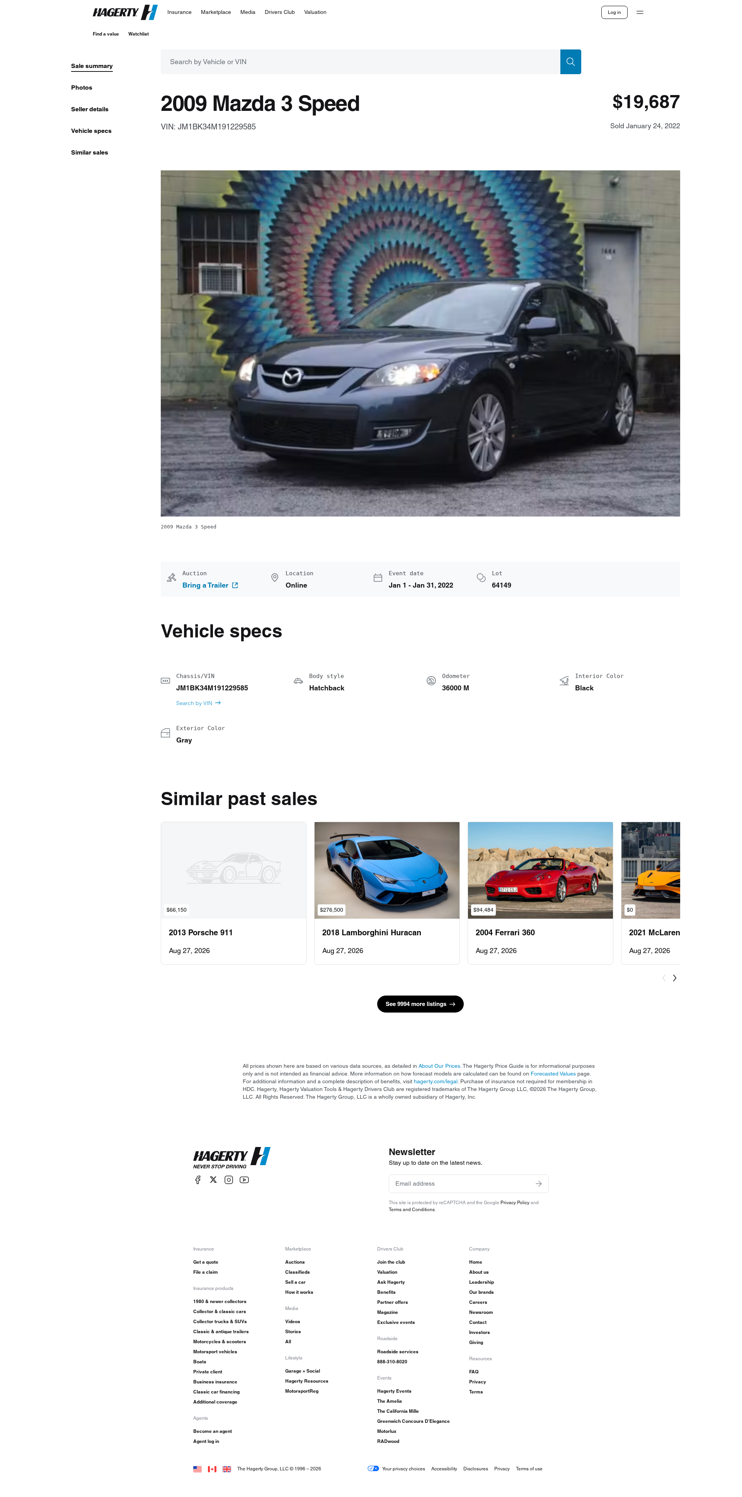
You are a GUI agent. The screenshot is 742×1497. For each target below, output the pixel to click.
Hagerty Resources (306, 1380)
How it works (299, 1292)
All (288, 1341)
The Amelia (389, 1401)
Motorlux (387, 1431)
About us (479, 1271)
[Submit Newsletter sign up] (539, 1184)
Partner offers (392, 1302)
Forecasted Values (553, 1073)
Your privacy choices (403, 1468)
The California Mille (398, 1411)
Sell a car (295, 1282)
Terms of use (529, 1468)
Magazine (387, 1312)
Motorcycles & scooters (219, 1341)
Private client (207, 1371)
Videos (292, 1321)
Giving (476, 1342)
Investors (479, 1332)
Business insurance (215, 1381)
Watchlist (138, 33)
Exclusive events (396, 1322)
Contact (478, 1322)
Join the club (391, 1261)
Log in (614, 12)
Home (475, 1261)
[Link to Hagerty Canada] (212, 1468)
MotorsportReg (301, 1390)
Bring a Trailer (205, 585)
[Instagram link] (229, 1180)
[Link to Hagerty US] (197, 1468)
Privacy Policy (514, 1202)
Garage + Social (302, 1370)
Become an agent (212, 1431)
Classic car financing (216, 1391)
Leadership (481, 1282)
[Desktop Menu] (640, 12)
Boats (199, 1361)
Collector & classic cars (219, 1311)
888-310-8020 (392, 1361)
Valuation (387, 1271)
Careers (478, 1302)
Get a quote (205, 1261)
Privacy (477, 1381)
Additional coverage (215, 1401)
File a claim (205, 1271)
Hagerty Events (394, 1390)
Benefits (386, 1292)
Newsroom (481, 1312)
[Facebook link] (198, 1180)
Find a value (106, 33)
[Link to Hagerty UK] (227, 1468)
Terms (476, 1391)
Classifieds (297, 1271)
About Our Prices (439, 1066)
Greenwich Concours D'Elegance (413, 1421)
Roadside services (398, 1351)
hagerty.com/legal (436, 1081)
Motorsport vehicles (215, 1351)
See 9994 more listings (416, 1004)
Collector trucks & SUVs (220, 1321)
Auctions (295, 1261)
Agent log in (206, 1441)
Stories (293, 1331)
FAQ (473, 1371)
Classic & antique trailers (221, 1331)
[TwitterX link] (213, 1180)
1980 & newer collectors (220, 1301)
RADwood (388, 1441)
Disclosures (475, 1468)
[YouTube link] (244, 1180)
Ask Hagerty (391, 1282)
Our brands (481, 1292)
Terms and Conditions (412, 1209)
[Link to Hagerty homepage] (232, 1158)
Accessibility (444, 1468)
